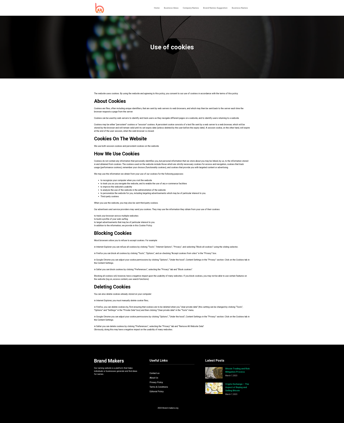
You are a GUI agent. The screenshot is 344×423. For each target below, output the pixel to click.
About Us (154, 377)
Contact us (155, 373)
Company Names (191, 8)
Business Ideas (171, 8)
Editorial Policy (157, 391)
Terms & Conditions (159, 387)
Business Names (240, 8)
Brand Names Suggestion (215, 8)
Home (157, 8)
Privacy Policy (156, 382)
